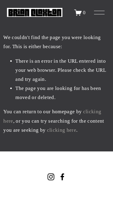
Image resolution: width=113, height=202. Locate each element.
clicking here (61, 130)
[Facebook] (62, 176)
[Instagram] (51, 176)
